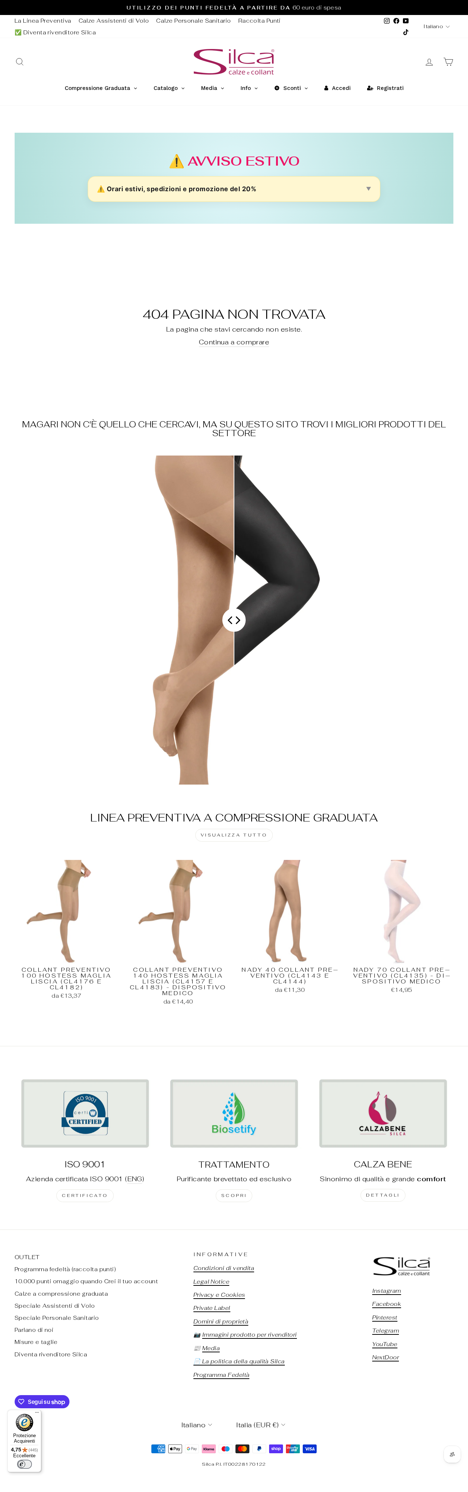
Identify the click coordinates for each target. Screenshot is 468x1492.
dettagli (383, 1195)
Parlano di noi (34, 1329)
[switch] (24, 1464)
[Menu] (37, 1414)
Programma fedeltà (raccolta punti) (65, 1269)
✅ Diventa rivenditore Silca (55, 32)
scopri (234, 1195)
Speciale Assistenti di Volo (55, 1305)
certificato (85, 1195)
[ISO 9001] (85, 1113)
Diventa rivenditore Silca (51, 1354)
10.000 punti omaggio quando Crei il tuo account (86, 1281)
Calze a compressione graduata (61, 1293)
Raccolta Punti (259, 20)
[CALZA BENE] (383, 1113)
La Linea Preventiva (43, 20)
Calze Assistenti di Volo (114, 20)
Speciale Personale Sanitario (57, 1317)
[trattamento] (233, 1113)
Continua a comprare (234, 342)
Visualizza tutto (234, 835)
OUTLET (27, 1257)
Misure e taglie (36, 1341)
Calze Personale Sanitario (193, 20)
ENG (134, 1179)
